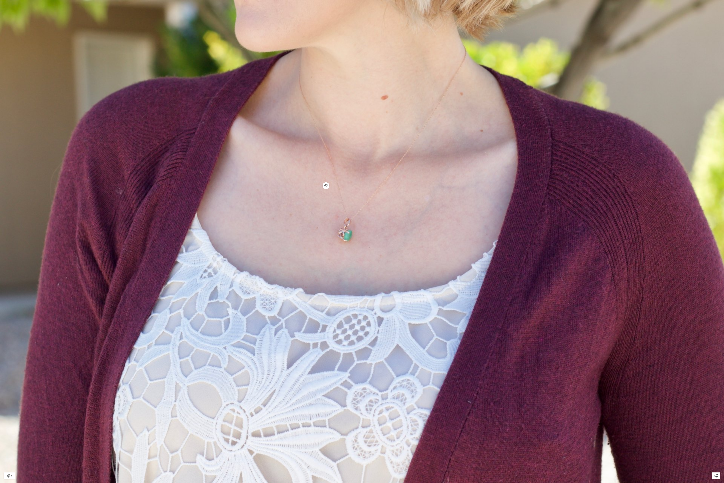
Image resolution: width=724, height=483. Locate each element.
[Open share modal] (716, 475)
